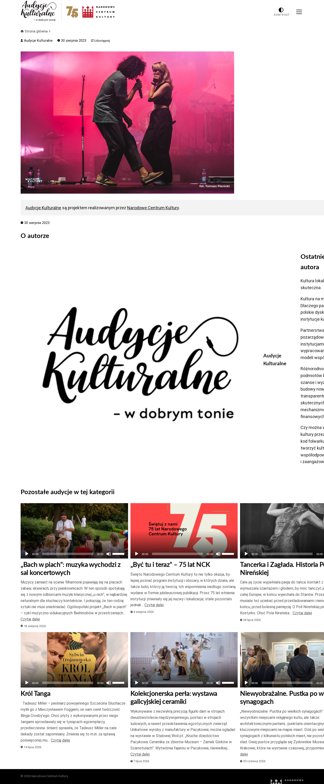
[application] (74, 554)
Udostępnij (101, 40)
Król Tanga (35, 693)
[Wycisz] (108, 554)
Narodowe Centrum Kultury (153, 207)
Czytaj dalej (30, 619)
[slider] (119, 553)
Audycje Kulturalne (37, 41)
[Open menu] (299, 11)
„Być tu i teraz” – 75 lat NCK (170, 564)
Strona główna (36, 31)
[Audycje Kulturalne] (138, 364)
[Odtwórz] (26, 554)
